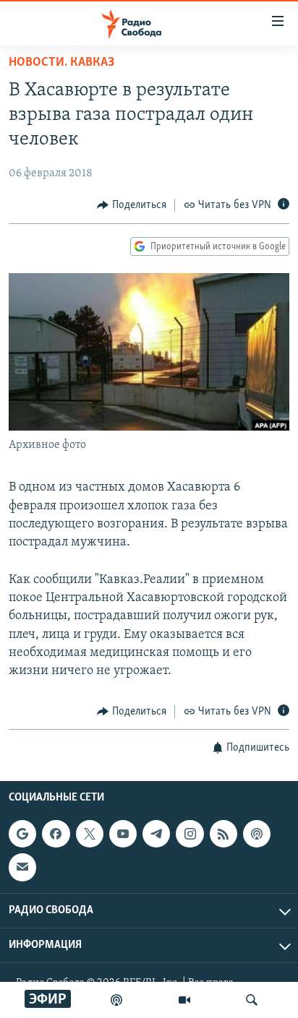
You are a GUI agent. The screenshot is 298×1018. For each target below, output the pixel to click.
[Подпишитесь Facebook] (55, 833)
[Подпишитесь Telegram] (156, 833)
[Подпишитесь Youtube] (123, 833)
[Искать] (251, 1000)
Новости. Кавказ (61, 62)
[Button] (131, 205)
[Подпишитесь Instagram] (189, 833)
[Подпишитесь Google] (22, 833)
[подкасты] (116, 1000)
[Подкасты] (257, 833)
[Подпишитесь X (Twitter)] (89, 833)
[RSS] (223, 833)
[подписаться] (22, 867)
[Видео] (184, 1000)
